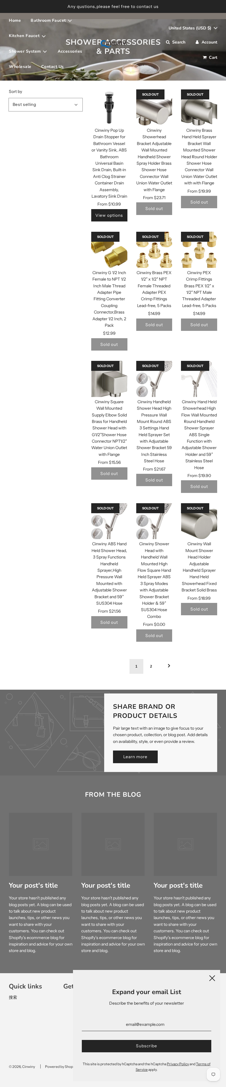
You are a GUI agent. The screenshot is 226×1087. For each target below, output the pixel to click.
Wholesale (20, 66)
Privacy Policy (178, 1064)
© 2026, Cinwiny (22, 1066)
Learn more (135, 756)
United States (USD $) (190, 28)
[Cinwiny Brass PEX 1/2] (154, 250)
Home (15, 20)
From (109, 204)
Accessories (70, 51)
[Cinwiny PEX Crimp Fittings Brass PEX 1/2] (199, 250)
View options (109, 215)
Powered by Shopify (61, 1066)
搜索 (13, 997)
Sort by (15, 91)
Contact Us (52, 66)
